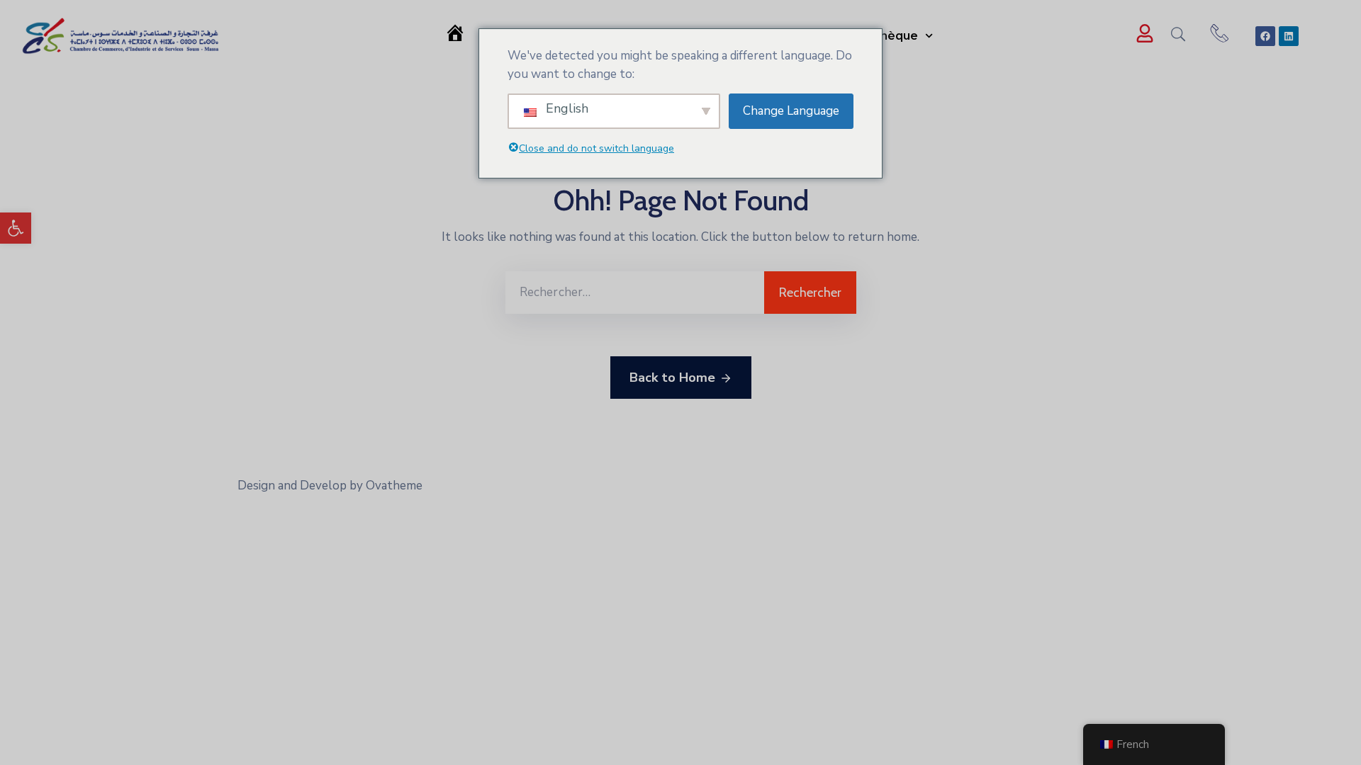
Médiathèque (878, 35)
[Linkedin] (1289, 36)
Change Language (791, 111)
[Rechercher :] (634, 292)
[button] (15, 228)
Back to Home (672, 377)
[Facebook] (1265, 36)
